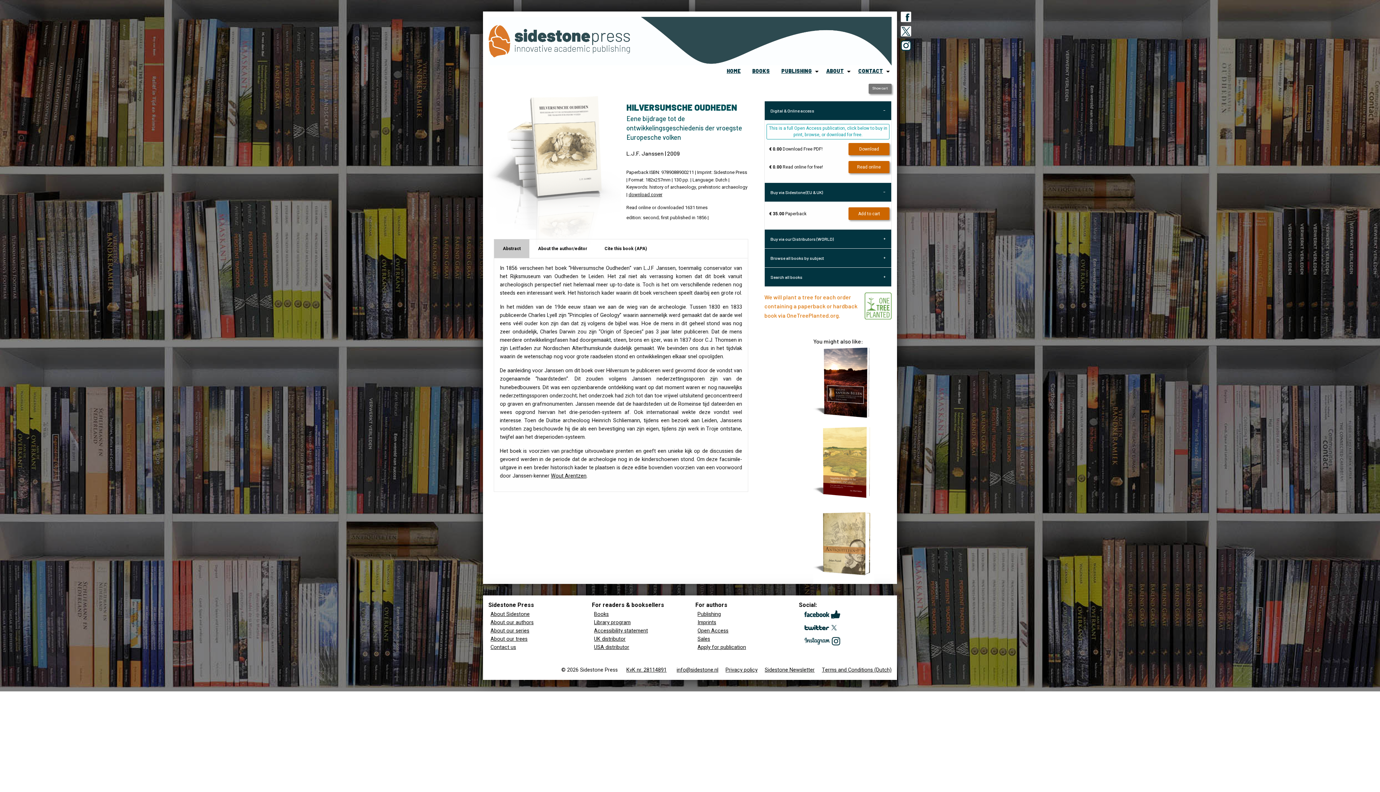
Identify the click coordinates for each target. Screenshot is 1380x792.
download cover (645, 195)
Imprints (707, 622)
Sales (704, 639)
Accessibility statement (621, 631)
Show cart (880, 88)
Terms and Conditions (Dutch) (857, 670)
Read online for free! (796, 167)
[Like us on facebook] (906, 18)
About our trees (509, 639)
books (761, 71)
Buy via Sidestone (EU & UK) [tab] (796, 192)
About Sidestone (510, 614)
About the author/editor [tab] (562, 248)
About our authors (512, 622)
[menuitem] (733, 71)
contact (870, 71)
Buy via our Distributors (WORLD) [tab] (802, 238)
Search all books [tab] (786, 277)
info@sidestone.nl (697, 670)
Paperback (787, 214)
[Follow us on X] (906, 32)
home (734, 71)
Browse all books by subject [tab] (797, 258)
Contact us (503, 647)
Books (601, 614)
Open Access (713, 631)
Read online (869, 167)
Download (869, 149)
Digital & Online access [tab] (792, 110)
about (835, 71)
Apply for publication (722, 647)
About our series (510, 631)
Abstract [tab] (512, 248)
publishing (796, 71)
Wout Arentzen (568, 476)
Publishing (709, 614)
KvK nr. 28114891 (646, 670)
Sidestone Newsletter (790, 670)
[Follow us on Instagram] (906, 47)
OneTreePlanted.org (813, 315)
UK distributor (610, 639)
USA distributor (611, 647)
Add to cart (869, 214)
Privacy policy (742, 670)
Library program (612, 622)
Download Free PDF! (796, 149)
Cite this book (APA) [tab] (625, 248)
